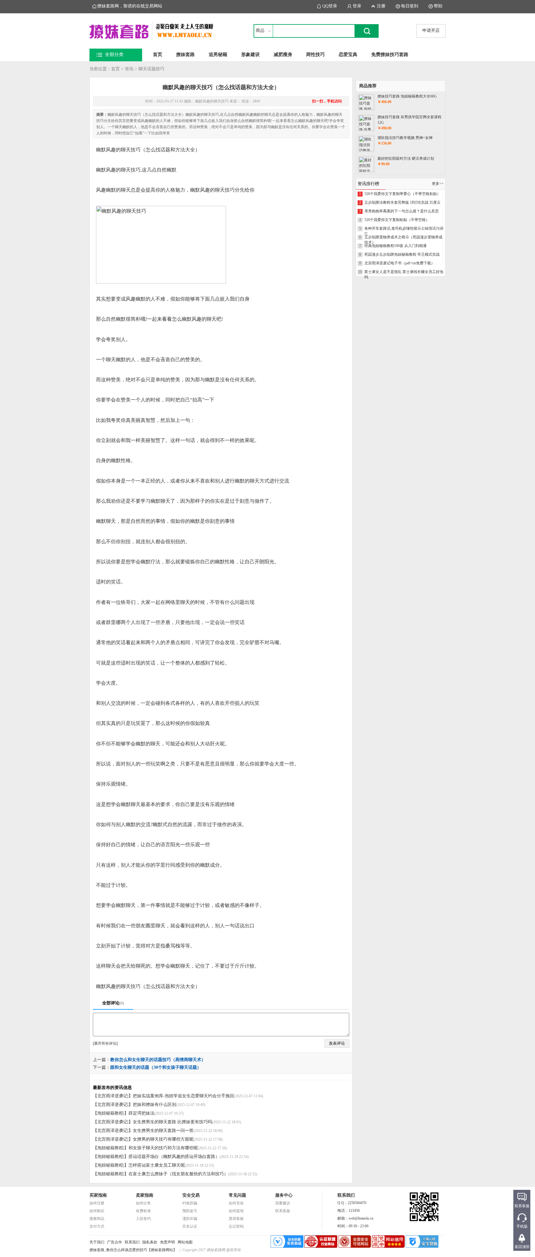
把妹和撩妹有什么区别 (154, 1104)
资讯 (129, 69)
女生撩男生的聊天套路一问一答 (163, 1130)
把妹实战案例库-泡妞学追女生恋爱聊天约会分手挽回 (183, 1096)
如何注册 (96, 1203)
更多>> (438, 183)
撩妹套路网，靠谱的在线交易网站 (129, 6)
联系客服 (282, 1211)
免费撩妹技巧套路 (389, 54)
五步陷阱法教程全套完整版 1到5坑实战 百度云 (402, 202)
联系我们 (132, 1242)
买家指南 (98, 1195)
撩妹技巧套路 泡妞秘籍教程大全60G (407, 96)
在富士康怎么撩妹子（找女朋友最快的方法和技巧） (178, 1174)
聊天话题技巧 (151, 69)
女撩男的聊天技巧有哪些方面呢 (163, 1139)
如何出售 (143, 1203)
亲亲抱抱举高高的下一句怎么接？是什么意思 (401, 211)
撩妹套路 (185, 54)
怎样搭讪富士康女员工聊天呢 (156, 1165)
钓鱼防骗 (189, 1203)
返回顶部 (522, 1247)
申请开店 (431, 30)
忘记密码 (236, 1226)
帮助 (438, 6)
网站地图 (185, 1242)
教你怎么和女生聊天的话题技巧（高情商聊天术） (158, 1059)
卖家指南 (144, 1195)
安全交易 (191, 1195)
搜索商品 (96, 1218)
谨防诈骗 (189, 1218)
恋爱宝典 (348, 54)
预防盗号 (189, 1211)
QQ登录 (329, 6)
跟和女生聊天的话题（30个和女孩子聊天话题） (155, 1067)
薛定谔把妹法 (141, 1113)
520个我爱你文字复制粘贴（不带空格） (396, 220)
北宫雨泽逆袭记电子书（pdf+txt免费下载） (399, 263)
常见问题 (237, 1195)
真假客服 (236, 1218)
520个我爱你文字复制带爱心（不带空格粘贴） (402, 194)
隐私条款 (149, 1242)
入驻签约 (143, 1218)
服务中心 (284, 1195)
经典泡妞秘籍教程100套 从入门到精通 (395, 246)
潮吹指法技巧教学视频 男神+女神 (405, 138)
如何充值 (236, 1203)
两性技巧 (315, 54)
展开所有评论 (105, 1043)
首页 (157, 54)
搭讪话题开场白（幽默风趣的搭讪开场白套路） (174, 1156)
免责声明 (167, 1242)
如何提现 (236, 1211)
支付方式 (96, 1226)
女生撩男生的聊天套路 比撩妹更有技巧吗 (172, 1122)
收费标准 (143, 1211)
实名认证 (189, 1226)
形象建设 (250, 54)
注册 (381, 6)
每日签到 (409, 6)
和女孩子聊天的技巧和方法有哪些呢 (163, 1148)
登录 (357, 6)
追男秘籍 (218, 54)
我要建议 (282, 1203)
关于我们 (96, 1242)
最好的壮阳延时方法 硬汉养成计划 (405, 158)
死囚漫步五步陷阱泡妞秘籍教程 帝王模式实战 (402, 254)
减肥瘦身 (283, 54)
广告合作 (114, 1242)
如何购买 (96, 1211)
